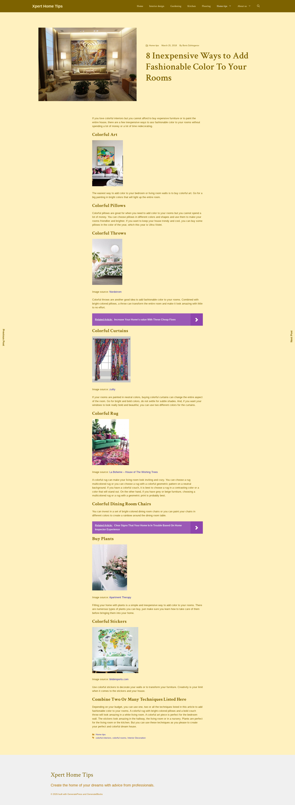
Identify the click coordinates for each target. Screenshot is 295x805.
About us (242, 6)
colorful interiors (103, 738)
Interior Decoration (137, 738)
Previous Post (3, 337)
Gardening (175, 6)
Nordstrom (115, 291)
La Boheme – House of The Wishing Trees (133, 472)
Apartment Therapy (120, 597)
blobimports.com (118, 679)
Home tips (222, 6)
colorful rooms (119, 738)
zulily (112, 389)
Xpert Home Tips (47, 6)
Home (140, 6)
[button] (258, 6)
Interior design (156, 6)
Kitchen (191, 6)
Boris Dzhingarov (191, 45)
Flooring (206, 6)
